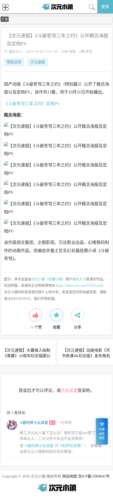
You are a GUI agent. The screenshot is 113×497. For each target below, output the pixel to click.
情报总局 (14, 62)
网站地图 (69, 476)
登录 (105, 6)
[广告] (56, 23)
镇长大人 (16, 51)
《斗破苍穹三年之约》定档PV (32, 103)
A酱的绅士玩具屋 (34, 423)
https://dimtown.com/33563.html (79, 285)
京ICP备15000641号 (94, 476)
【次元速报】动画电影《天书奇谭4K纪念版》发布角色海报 (86, 355)
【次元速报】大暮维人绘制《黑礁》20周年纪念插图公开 (26, 355)
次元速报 (37, 62)
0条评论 (85, 51)
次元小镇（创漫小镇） (48, 279)
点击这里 (69, 390)
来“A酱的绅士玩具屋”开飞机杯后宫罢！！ (54, 446)
